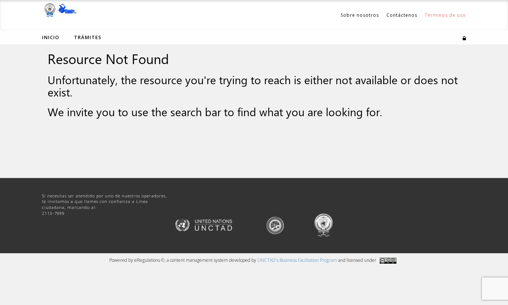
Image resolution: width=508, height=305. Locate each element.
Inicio (50, 37)
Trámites (88, 37)
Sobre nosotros (360, 15)
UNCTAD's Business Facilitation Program (297, 260)
